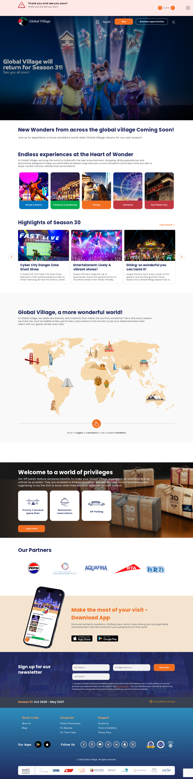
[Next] (173, 8)
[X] (133, 744)
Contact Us (103, 723)
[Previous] (160, 8)
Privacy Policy (104, 732)
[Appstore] (47, 744)
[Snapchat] (125, 744)
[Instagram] (92, 744)
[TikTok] (108, 744)
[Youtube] (100, 744)
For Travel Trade (68, 732)
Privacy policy (122, 686)
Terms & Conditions (107, 727)
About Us (26, 723)
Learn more (31, 528)
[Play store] (38, 744)
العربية (106, 21)
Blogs (24, 727)
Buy (124, 21)
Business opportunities (152, 21)
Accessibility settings (164, 701)
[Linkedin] (116, 744)
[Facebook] (84, 744)
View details (166, 224)
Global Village (90, 759)
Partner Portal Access (70, 723)
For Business (66, 727)
